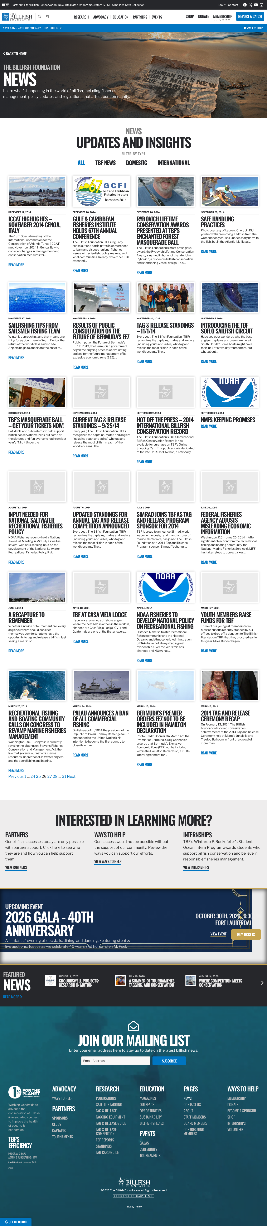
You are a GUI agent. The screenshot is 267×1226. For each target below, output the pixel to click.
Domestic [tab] (136, 162)
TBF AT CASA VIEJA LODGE (100, 614)
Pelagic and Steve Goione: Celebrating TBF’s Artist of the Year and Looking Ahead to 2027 (225, 987)
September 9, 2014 (212, 413)
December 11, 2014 (19, 212)
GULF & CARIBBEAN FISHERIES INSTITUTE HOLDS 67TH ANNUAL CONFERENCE (95, 227)
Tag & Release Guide (111, 1123)
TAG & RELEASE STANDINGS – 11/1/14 (165, 327)
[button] (262, 982)
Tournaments (62, 1136)
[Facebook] (245, 4)
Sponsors (60, 1118)
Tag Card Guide (107, 1152)
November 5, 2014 (212, 318)
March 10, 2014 (146, 706)
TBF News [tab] (105, 162)
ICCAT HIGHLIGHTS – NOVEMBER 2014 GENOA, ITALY (34, 224)
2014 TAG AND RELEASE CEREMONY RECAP (225, 715)
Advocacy (100, 17)
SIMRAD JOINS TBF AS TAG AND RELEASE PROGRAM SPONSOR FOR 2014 (164, 519)
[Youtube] (256, 4)
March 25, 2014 (17, 706)
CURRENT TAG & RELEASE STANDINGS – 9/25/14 (99, 422)
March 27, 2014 (210, 608)
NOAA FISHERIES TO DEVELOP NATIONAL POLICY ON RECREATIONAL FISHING (165, 620)
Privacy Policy (134, 1206)
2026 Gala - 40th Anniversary (22, 28)
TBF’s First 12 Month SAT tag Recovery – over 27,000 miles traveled (55, 4)
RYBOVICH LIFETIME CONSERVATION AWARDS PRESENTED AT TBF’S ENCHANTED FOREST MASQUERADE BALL (163, 230)
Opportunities (151, 1110)
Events (157, 17)
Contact (233, 4)
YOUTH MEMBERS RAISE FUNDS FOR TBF (226, 617)
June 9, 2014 (15, 608)
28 (55, 776)
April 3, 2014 (144, 608)
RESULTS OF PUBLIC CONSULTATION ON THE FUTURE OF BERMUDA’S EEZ (101, 330)
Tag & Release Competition (106, 1131)
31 (64, 776)
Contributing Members (194, 1131)
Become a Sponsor (241, 1110)
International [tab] (173, 162)
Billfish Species (152, 1123)
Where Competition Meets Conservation (150, 983)
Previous (16, 776)
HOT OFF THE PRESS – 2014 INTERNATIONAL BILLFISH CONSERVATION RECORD (165, 425)
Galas (144, 1143)
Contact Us (192, 1104)
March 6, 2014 (210, 706)
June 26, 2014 (209, 507)
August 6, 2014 (82, 507)
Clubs (56, 1124)
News (5, 4)
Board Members (196, 1123)
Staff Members (195, 1117)
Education (120, 17)
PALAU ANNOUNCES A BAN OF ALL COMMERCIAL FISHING (100, 718)
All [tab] (81, 162)
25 (38, 776)
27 (49, 776)
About (221, 4)
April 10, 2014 (81, 608)
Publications (106, 1098)
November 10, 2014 (148, 318)
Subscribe (169, 1061)
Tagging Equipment (110, 1117)
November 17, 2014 (19, 318)
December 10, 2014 (84, 212)
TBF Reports (105, 1139)
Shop (190, 16)
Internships (197, 834)
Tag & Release (106, 1110)
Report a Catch (250, 16)
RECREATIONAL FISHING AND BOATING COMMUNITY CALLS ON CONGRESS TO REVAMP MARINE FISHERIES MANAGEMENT (37, 724)
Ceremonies (148, 1149)
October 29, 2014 (19, 413)
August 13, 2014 (18, 507)
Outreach (147, 1104)
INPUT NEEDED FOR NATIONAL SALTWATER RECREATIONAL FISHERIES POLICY (35, 522)
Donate (203, 16)
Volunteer (235, 1129)
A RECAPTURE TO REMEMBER (26, 617)
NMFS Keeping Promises (228, 419)
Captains (59, 1130)
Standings (104, 1146)
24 (32, 776)
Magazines (148, 1098)
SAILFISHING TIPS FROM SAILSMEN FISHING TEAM (34, 327)
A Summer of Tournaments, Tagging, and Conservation (82, 983)
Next (71, 776)
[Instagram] (261, 4)
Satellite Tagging (109, 1104)
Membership (222, 16)
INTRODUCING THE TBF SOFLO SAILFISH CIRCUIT (226, 327)
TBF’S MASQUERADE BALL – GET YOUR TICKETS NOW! (36, 422)
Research (81, 17)
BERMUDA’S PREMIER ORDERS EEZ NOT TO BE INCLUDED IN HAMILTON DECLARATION (161, 721)
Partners (140, 17)
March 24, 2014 (82, 706)
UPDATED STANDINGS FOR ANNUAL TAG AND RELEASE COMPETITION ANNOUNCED (101, 519)
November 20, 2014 (212, 212)
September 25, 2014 (85, 413)
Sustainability (151, 1117)
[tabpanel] (133, 478)
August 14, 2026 (139, 976)
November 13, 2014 (84, 318)
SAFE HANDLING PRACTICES (217, 221)
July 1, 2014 (144, 507)
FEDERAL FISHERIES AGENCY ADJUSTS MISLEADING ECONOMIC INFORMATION (226, 522)
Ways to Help (109, 834)
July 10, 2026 (67, 976)
